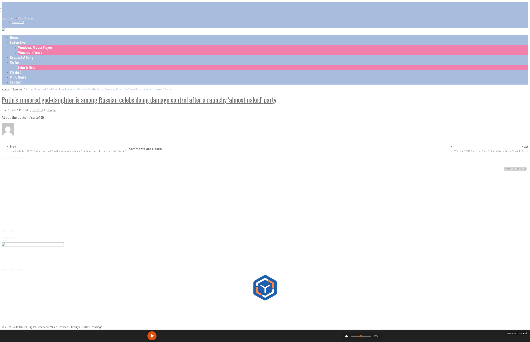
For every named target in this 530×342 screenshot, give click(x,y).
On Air (14, 62)
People (17, 89)
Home (14, 37)
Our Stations (26, 18)
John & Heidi (27, 67)
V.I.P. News (18, 77)
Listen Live (18, 42)
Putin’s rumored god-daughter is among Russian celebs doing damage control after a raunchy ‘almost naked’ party (139, 99)
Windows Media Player (35, 47)
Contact (16, 82)
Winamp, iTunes (30, 52)
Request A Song (22, 57)
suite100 (37, 110)
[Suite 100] (3, 30)
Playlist (15, 72)
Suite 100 (18, 22)
